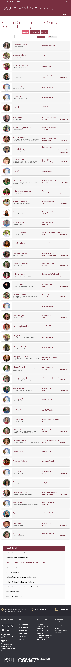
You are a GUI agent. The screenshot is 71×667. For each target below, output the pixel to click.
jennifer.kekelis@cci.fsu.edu (50, 274)
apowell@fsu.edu (47, 399)
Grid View (53, 37)
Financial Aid (23, 633)
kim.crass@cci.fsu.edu (49, 138)
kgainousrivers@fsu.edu (49, 191)
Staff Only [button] (44, 32)
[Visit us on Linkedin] (3, 630)
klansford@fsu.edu (48, 295)
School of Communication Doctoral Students (21, 577)
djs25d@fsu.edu (47, 451)
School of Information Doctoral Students (20, 582)
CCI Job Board (23, 624)
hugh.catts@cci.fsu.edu (49, 117)
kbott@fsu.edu (46, 388)
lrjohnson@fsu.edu (48, 253)
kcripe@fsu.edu (47, 147)
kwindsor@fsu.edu (48, 502)
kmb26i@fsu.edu (47, 97)
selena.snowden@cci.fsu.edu (51, 440)
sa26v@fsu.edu (46, 66)
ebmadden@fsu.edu (48, 326)
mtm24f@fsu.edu (47, 348)
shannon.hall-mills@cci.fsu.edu (52, 232)
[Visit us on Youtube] (8, 630)
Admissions (22, 636)
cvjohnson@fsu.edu (48, 264)
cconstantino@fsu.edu (49, 128)
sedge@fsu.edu (47, 171)
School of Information (44, 640)
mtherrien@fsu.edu (48, 461)
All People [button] (25, 32)
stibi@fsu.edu (46, 471)
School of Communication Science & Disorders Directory (26, 562)
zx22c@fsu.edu (46, 523)
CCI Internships (23, 627)
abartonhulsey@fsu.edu (49, 76)
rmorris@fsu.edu (47, 367)
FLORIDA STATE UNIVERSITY (12, 2)
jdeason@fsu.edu (47, 160)
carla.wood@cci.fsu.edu (49, 513)
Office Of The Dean (12, 572)
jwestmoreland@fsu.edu (49, 492)
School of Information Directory (17, 558)
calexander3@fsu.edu (48, 45)
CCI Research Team (12, 592)
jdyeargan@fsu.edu (48, 534)
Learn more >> (41, 642)
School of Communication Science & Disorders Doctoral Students (28, 587)
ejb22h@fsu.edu (47, 107)
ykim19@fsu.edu (47, 284)
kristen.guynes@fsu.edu (49, 212)
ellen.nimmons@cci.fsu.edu (50, 378)
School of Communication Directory (18, 553)
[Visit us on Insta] (12, 626)
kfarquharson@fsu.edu (49, 180)
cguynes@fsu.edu (47, 222)
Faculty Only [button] (35, 32)
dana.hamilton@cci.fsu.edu (50, 243)
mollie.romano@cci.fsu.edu (50, 419)
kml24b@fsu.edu (47, 306)
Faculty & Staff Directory (25, 7)
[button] (66, 2)
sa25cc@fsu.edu (47, 56)
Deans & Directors (12, 567)
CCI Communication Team (14, 597)
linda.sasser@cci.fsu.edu (49, 430)
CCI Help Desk (23, 630)
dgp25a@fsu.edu (47, 410)
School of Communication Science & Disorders (44, 635)
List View (42, 37)
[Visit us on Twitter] (8, 626)
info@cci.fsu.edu (40, 609)
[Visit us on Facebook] (3, 626)
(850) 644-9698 (63, 609)
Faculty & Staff (11, 548)
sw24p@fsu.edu (47, 483)
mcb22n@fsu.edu (47, 87)
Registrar (22, 639)
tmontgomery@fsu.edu (49, 357)
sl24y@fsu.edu (46, 315)
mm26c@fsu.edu (47, 337)
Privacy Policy (59, 626)
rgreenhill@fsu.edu (48, 201)
